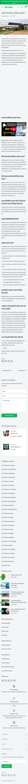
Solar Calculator (6, 662)
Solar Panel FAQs (6, 623)
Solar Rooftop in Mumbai (8, 525)
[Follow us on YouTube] (11, 680)
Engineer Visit (14, 433)
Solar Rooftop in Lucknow (8, 465)
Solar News (4, 635)
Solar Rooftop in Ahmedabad (9, 541)
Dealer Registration (16, 447)
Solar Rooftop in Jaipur (7, 529)
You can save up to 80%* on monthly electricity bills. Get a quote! (14, 2)
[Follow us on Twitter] (6, 680)
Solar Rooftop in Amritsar (8, 557)
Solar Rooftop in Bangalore (8, 493)
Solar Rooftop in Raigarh (8, 537)
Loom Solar (13, 431)
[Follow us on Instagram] (8, 680)
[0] (25, 7)
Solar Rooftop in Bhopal (8, 533)
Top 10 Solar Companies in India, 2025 (17, 584)
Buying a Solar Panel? (16, 575)
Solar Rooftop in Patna (7, 513)
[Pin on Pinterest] (6, 361)
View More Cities (6, 565)
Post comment (9, 415)
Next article (22, 370)
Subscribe (6, 766)
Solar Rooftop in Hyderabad (9, 497)
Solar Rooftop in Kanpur (8, 481)
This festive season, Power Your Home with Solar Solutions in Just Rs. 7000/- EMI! (18, 593)
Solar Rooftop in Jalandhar (8, 549)
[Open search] (19, 7)
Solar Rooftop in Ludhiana (8, 553)
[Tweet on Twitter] (8, 361)
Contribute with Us (6, 649)
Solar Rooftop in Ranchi (8, 517)
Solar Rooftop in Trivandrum (9, 489)
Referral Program (6, 645)
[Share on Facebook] (3, 361)
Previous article (7, 370)
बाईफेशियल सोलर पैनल (18, 50)
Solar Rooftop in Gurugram (8, 477)
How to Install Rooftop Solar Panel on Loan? (18, 610)
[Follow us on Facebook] (3, 680)
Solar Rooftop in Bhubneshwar (9, 509)
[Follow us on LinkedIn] (14, 680)
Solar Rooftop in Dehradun (8, 473)
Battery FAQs (5, 631)
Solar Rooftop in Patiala (8, 561)
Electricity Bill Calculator (8, 666)
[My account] (22, 7)
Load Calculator (6, 658)
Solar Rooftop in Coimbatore (9, 501)
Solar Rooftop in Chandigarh (9, 469)
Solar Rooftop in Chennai (8, 485)
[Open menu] (2, 7)
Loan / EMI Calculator (7, 670)
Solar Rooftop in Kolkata (8, 505)
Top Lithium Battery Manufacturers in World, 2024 (18, 601)
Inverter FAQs (5, 627)
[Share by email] (11, 361)
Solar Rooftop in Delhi (7, 545)
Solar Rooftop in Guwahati (8, 521)
